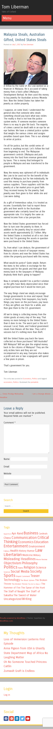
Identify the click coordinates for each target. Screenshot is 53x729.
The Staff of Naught (14, 591)
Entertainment (16, 546)
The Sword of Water (25, 595)
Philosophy (30, 563)
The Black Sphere (27, 580)
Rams (20, 568)
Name (7, 459)
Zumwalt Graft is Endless (19, 671)
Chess (7, 538)
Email (6, 466)
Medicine (27, 555)
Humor (31, 550)
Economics (27, 379)
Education (41, 542)
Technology (12, 580)
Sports (9, 575)
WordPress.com (6, 621)
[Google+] (11, 718)
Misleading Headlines (20, 559)
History (22, 550)
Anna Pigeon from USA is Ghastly (24, 648)
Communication (24, 537)
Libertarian (13, 554)
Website (7, 473)
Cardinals (43, 533)
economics (8, 382)
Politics (35, 379)
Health (14, 550)
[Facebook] (6, 718)
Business (31, 533)
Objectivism (12, 563)
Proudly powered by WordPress (12, 618)
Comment (10, 422)
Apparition (7, 534)
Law (38, 550)
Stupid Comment (23, 576)
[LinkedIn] (17, 718)
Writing (27, 599)
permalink (34, 382)
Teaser (35, 576)
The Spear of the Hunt (33, 587)
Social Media (20, 571)
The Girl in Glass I (34, 584)
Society (36, 571)
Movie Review (41, 559)
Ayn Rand (17, 533)
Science (41, 567)
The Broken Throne (20, 584)
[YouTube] (27, 718)
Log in (7, 694)
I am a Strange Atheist (42, 394)
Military (36, 555)
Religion (29, 567)
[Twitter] (22, 718)
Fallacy (6, 551)
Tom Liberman (15, 7)
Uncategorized (12, 599)
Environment (37, 546)
